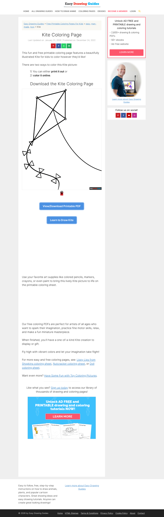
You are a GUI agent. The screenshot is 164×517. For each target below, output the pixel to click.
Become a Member (118, 11)
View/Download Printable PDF (62, 206)
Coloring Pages (87, 11)
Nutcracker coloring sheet (69, 363)
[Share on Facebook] (58, 45)
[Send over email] (69, 45)
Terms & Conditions (89, 513)
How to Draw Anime (65, 11)
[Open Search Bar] (139, 11)
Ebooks (102, 11)
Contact (141, 513)
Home (26, 11)
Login (133, 11)
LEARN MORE (126, 52)
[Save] (61, 193)
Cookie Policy (121, 513)
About (132, 513)
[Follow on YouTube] (129, 115)
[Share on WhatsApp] (63, 45)
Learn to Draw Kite (61, 220)
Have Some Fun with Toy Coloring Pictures (70, 375)
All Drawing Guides (42, 11)
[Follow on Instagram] (134, 115)
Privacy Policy (106, 513)
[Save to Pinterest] (53, 45)
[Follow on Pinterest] (118, 115)
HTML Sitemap (71, 513)
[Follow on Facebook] (123, 115)
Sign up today (59, 387)
